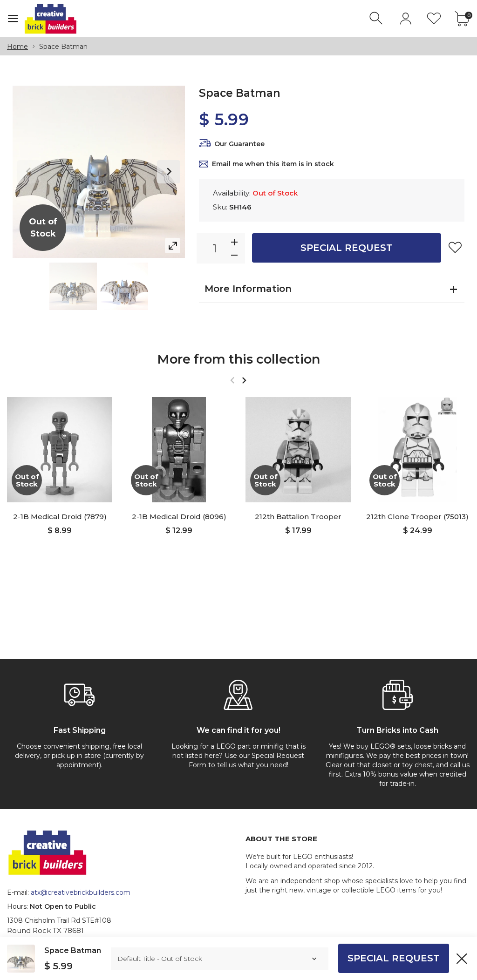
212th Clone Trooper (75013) (417, 516)
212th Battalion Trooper (298, 516)
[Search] (377, 18)
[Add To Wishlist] (455, 247)
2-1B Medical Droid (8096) (179, 516)
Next (168, 171)
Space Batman (72, 950)
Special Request (346, 247)
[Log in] (405, 18)
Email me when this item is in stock (273, 164)
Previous (29, 171)
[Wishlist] (434, 18)
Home (17, 46)
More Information (248, 288)
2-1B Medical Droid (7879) (60, 516)
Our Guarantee (239, 144)
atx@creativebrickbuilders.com (80, 892)
